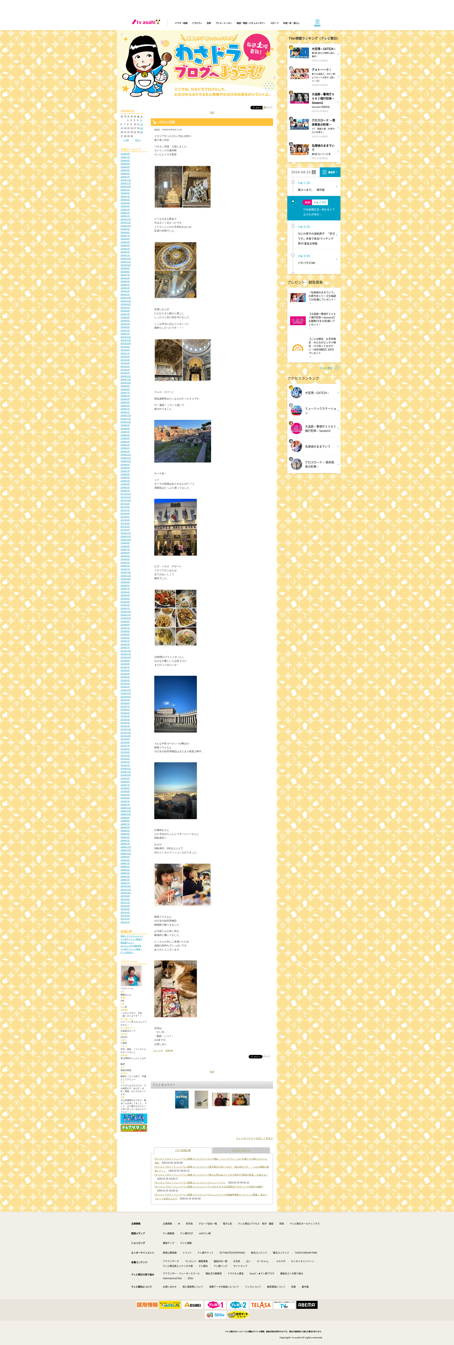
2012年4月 (125, 716)
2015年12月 (126, 572)
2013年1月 (125, 687)
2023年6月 (125, 278)
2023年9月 (125, 268)
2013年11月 (126, 654)
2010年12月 (126, 768)
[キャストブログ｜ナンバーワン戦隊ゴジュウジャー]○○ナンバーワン (190, 1182)
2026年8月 (125, 154)
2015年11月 (126, 576)
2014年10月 (126, 618)
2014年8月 (125, 625)
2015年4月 (125, 599)
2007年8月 (125, 899)
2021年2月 (125, 370)
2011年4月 (125, 756)
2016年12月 (126, 533)
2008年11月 (126, 850)
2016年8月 (125, 546)
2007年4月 (125, 912)
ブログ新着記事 (183, 1150)
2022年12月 (126, 298)
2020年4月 (125, 402)
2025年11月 (126, 183)
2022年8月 (125, 311)
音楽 (209, 23)
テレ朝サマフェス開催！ (131, 949)
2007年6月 (125, 906)
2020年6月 (125, 396)
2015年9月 (125, 582)
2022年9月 (125, 308)
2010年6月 (125, 788)
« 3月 (126, 140)
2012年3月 (125, 720)
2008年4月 (125, 873)
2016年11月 (126, 536)
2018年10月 (126, 461)
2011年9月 (125, 739)
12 (141, 124)
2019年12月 (126, 415)
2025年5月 (125, 203)
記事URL (169, 1050)
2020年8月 (125, 389)
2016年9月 (125, 543)
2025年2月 (125, 213)
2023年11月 (126, 262)
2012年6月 (125, 710)
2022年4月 (125, 324)
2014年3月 (125, 641)
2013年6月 (125, 670)
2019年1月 (125, 451)
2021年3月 (125, 366)
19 (141, 128)
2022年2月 (125, 330)
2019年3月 (125, 445)
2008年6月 (125, 867)
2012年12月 (126, 690)
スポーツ (274, 23)
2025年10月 (126, 186)
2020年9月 (125, 386)
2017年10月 (126, 500)
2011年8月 (125, 742)
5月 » (138, 140)
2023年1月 (125, 294)
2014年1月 (125, 648)
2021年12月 (126, 337)
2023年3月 (125, 288)
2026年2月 (125, 174)
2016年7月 (125, 549)
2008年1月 (125, 883)
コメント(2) (158, 1050)
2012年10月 (126, 697)
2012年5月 (125, 713)
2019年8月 (125, 429)
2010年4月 (125, 795)
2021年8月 (125, 350)
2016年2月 (125, 566)
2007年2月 (125, 919)
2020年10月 (126, 383)
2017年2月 (125, 527)
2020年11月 (126, 379)
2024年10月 (126, 226)
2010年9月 (125, 778)
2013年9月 (125, 661)
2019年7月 (125, 432)
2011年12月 (126, 729)
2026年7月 (125, 157)
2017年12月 (126, 494)
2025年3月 (125, 210)
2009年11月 (126, 811)
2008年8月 (125, 860)
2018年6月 (125, 474)
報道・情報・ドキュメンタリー (251, 23)
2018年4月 (125, 481)
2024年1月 (125, 255)
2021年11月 (126, 340)
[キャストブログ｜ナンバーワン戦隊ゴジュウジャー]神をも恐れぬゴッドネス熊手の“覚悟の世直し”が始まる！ (211, 1175)
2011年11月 (126, 733)
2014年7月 (125, 628)
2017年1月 (125, 530)
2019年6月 (125, 435)
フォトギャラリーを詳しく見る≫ (254, 1138)
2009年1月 (125, 844)
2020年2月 (125, 409)
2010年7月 (125, 785)
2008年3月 (125, 876)
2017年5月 (125, 517)
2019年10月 (126, 422)
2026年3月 (125, 170)
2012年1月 (125, 726)
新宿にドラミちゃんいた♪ (132, 936)
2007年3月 (125, 916)
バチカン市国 (166, 121)
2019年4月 (125, 442)
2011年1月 (125, 765)
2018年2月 (125, 487)
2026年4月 (125, 167)
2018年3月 (125, 484)
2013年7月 (125, 667)
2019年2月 (125, 448)
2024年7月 (125, 236)
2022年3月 (125, 327)
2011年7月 (125, 746)
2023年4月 (125, 285)
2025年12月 (126, 180)
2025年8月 (125, 193)
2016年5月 (125, 556)
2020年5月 (125, 399)
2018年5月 (125, 477)
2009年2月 (125, 840)
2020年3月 (125, 406)
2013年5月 (125, 674)
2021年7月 (125, 353)
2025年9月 (125, 190)
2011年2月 (125, 762)
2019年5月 (125, 438)
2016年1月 (125, 569)
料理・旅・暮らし (291, 23)
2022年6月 (125, 317)
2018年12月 (126, 455)
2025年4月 (125, 206)
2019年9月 (125, 425)
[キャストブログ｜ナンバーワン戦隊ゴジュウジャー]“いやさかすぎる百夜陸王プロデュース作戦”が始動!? (209, 1186)
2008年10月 (126, 854)
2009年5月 (125, 831)
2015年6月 (125, 592)
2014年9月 (125, 621)
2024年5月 (125, 242)
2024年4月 (125, 245)
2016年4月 (125, 559)
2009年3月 (125, 837)
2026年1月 (125, 177)
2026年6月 (125, 160)
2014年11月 (126, 615)
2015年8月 (125, 585)
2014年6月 (125, 631)
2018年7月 (125, 471)
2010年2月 (125, 801)
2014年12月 (126, 612)
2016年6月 (125, 553)
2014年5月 (125, 634)
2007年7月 (125, 903)
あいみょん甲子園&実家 (131, 946)
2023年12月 (126, 258)
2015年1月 (125, 608)
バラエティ (197, 23)
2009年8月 (125, 821)
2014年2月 (125, 644)
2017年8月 (125, 507)
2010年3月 (125, 798)
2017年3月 (125, 523)
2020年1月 (125, 412)
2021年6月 (125, 357)
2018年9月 (125, 465)
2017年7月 (125, 510)
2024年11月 (126, 222)
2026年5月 (125, 164)
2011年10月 (126, 736)
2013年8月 (125, 664)
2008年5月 (125, 870)
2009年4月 (125, 834)
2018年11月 (126, 458)
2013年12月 (126, 651)
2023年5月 (125, 281)
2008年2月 (125, 880)
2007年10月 (126, 893)
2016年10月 (126, 540)
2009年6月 (125, 827)
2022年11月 (126, 301)
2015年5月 (125, 595)
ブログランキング (241, 1150)
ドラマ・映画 (181, 23)
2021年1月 (125, 373)
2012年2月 (125, 723)
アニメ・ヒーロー (223, 23)
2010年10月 (126, 775)
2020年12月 (126, 376)
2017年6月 (125, 513)
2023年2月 (125, 291)
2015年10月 (126, 579)
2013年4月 (125, 677)
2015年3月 (125, 602)
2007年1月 (125, 922)
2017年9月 (125, 504)
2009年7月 (125, 824)
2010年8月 (125, 782)
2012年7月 (125, 706)
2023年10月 (126, 265)
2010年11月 (126, 772)
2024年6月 (125, 239)
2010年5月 (125, 791)
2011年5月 (125, 752)
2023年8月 (125, 272)
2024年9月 (125, 229)
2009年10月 (126, 814)
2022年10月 (126, 304)
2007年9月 (125, 896)
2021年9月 (125, 347)
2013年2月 (125, 684)
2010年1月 (125, 804)
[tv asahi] (147, 23)
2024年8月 (125, 232)
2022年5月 (125, 321)
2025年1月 (125, 216)
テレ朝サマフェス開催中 (131, 939)
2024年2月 (125, 252)
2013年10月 (126, 657)
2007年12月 (126, 886)
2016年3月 (125, 563)
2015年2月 (125, 605)
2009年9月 (125, 818)
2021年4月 (125, 363)
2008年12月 (126, 847)
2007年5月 (125, 909)
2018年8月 (125, 468)
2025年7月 (125, 196)
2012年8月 (125, 703)
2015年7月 (125, 589)
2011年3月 (125, 759)
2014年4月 (125, 638)
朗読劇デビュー (127, 943)
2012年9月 (125, 700)
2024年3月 (125, 249)
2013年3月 (125, 680)
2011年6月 (125, 749)
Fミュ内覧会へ (127, 952)
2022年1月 (125, 334)
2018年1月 (125, 491)
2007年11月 (126, 890)
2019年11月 (126, 419)
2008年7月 (125, 863)
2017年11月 (126, 497)
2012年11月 (126, 693)
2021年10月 (126, 343)
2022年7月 (125, 314)
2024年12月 (126, 219)
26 (141, 132)
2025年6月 (125, 200)
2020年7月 (125, 393)
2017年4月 (125, 520)
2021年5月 (125, 360)
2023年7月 (125, 275)
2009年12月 (126, 808)
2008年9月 (125, 857)
